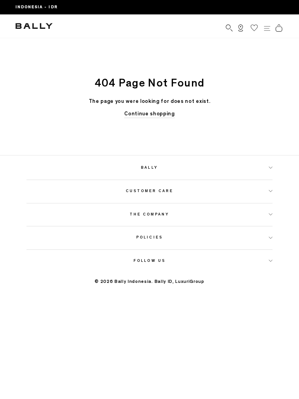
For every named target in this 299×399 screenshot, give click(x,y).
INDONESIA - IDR (37, 6)
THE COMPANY (150, 214)
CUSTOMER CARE (150, 190)
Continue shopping (149, 113)
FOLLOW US (149, 260)
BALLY (149, 167)
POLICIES (149, 237)
